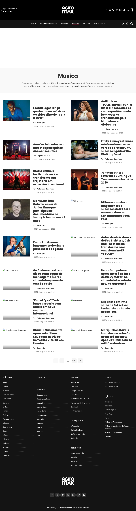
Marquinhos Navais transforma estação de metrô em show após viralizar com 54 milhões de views (116, 336)
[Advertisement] (68, 47)
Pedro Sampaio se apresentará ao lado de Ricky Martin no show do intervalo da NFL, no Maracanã (116, 277)
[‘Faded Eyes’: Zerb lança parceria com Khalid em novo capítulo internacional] (16, 309)
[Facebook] (106, 10)
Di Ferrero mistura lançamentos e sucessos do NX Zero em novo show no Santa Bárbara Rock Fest (115, 211)
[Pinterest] (113, 10)
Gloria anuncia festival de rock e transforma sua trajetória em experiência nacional (48, 177)
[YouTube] (120, 10)
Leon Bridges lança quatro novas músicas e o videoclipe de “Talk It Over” (49, 113)
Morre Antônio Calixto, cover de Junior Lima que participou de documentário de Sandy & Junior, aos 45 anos (49, 211)
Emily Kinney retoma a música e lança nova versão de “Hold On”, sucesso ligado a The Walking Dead (117, 147)
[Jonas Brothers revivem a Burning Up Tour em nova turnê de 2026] (84, 179)
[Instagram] (117, 10)
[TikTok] (124, 10)
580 (74, 360)
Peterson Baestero (113, 159)
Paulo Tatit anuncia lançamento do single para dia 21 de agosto (48, 245)
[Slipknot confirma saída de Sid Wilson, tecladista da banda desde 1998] (84, 309)
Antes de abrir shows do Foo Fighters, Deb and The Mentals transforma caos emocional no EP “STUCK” (116, 245)
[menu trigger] (6, 24)
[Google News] (127, 10)
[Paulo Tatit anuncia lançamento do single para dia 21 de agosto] (16, 246)
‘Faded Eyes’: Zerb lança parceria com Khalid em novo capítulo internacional (47, 306)
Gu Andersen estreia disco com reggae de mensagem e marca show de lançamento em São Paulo (48, 277)
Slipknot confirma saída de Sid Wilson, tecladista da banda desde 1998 (115, 307)
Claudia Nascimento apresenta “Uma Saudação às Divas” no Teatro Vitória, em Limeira (48, 336)
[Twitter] (110, 10)
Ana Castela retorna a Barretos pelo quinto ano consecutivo (48, 148)
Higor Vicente (111, 129)
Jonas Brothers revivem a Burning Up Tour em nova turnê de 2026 (117, 177)
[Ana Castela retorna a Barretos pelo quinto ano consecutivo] (16, 150)
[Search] (131, 24)
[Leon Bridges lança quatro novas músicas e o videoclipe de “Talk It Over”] (16, 110)
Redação (41, 122)
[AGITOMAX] (68, 10)
